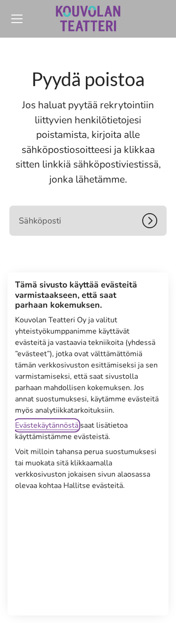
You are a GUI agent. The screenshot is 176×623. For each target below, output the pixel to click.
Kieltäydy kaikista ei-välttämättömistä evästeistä (88, 553)
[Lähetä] (154, 221)
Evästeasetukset (88, 590)
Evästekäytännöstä (46, 425)
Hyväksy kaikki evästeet (88, 516)
